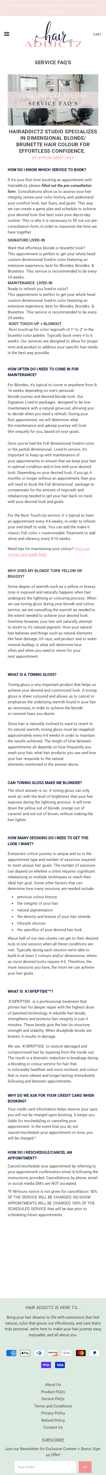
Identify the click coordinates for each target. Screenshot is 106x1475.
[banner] (53, 34)
